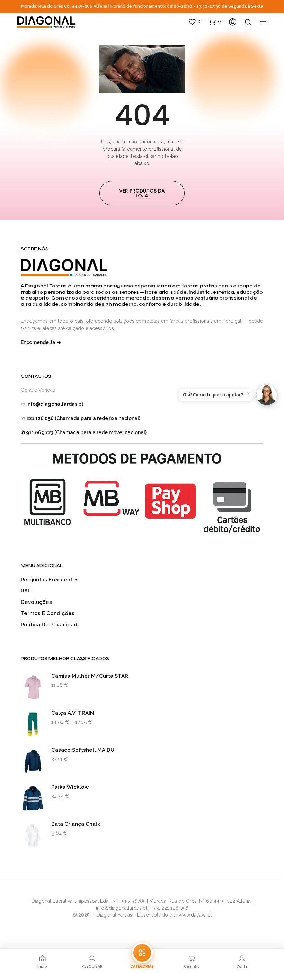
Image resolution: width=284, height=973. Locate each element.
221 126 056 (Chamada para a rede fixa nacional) (83, 418)
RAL (26, 591)
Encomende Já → (41, 342)
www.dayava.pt (195, 915)
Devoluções (36, 602)
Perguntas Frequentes (50, 580)
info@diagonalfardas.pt (54, 404)
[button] (194, 21)
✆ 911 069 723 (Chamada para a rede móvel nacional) (84, 432)
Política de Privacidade (51, 625)
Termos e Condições (47, 613)
